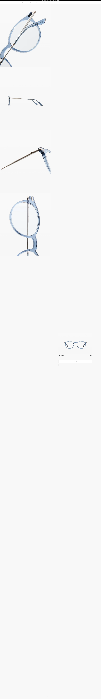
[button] (24, 2)
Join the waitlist (75, 361)
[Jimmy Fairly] (11, 2)
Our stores (45, 2)
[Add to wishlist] (47, 696)
